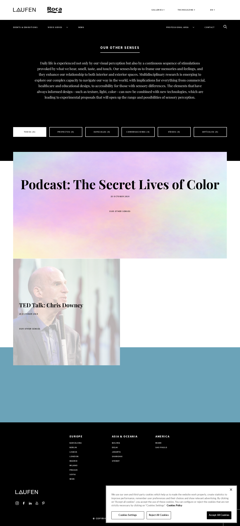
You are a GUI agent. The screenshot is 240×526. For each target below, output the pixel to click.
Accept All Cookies (219, 515)
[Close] (231, 489)
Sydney (116, 461)
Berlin (73, 447)
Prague (74, 470)
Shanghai (117, 456)
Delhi (115, 447)
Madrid (74, 461)
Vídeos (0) (174, 132)
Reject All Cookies (159, 515)
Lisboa (73, 452)
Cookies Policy (174, 506)
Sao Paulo (161, 447)
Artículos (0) (210, 132)
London (74, 456)
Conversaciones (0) (138, 132)
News (81, 27)
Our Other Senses (119, 211)
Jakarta (116, 452)
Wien (72, 479)
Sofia (73, 474)
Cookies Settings (127, 515)
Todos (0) (30, 132)
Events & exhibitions (25, 27)
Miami (158, 443)
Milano (74, 465)
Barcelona (76, 443)
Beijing (116, 443)
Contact (209, 27)
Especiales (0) (102, 132)
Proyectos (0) (66, 132)
